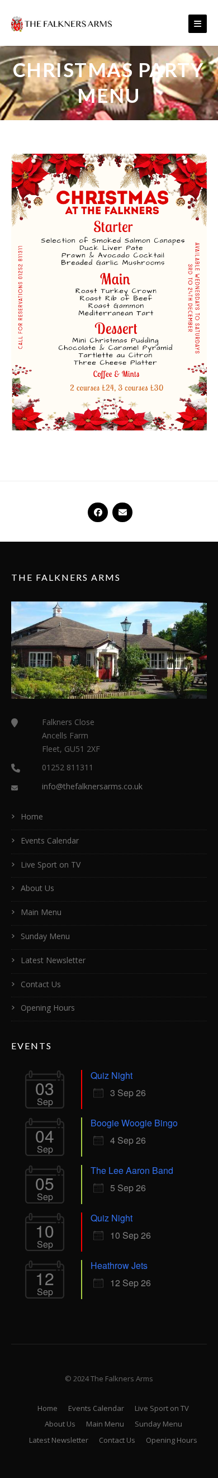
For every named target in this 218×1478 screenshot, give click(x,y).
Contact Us (41, 984)
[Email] (121, 507)
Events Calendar (50, 840)
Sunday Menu (45, 936)
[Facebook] (97, 507)
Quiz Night (111, 1075)
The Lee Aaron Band (132, 1170)
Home (32, 816)
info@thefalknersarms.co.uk (92, 786)
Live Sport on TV (50, 864)
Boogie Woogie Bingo (134, 1122)
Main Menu (41, 912)
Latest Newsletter (53, 960)
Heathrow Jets (119, 1265)
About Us (37, 888)
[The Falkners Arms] (61, 23)
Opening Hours (48, 1007)
